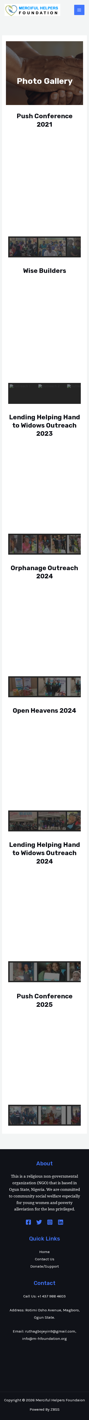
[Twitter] (39, 1222)
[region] (44, 201)
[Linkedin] (60, 1222)
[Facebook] (28, 1222)
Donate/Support (44, 1266)
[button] (15, 191)
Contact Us (44, 1259)
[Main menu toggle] (79, 10)
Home (44, 1251)
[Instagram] (50, 1222)
